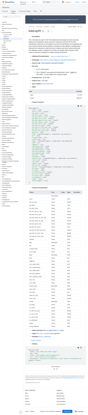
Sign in (84, 2)
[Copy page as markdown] (48, 31)
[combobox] (50, 2)
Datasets (5, 7)
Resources (23, 2)
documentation (66, 19)
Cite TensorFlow (61, 404)
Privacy (32, 411)
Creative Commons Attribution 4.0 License (71, 376)
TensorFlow (31, 26)
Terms (27, 411)
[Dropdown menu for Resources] (28, 2)
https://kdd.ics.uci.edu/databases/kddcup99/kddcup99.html (58, 60)
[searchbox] (11, 16)
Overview (5, 11)
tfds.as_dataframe (44, 336)
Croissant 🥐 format (51, 19)
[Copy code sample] (81, 106)
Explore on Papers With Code (60, 56)
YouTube (27, 404)
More (33, 2)
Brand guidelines (61, 401)
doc (53, 330)
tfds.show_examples (43, 333)
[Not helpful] (81, 26)
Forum (27, 396)
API (41, 11)
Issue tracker (60, 393)
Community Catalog (24, 11)
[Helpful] (78, 26)
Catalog (13, 11)
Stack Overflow (61, 398)
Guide (35, 11)
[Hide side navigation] (20, 412)
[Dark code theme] (78, 106)
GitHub (77, 2)
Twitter (27, 401)
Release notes (60, 396)
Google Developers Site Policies (71, 377)
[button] (11, 24)
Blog (26, 393)
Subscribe (67, 411)
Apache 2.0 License (48, 377)
